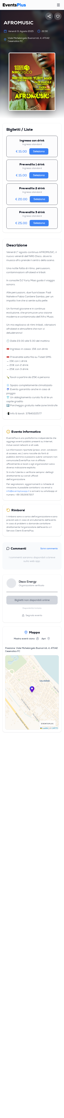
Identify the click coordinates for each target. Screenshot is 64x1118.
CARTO (54, 728)
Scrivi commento (49, 548)
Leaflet (45, 728)
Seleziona (39, 151)
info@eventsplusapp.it (17, 491)
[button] (32, 689)
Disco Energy (28, 582)
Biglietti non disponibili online (32, 600)
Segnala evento (34, 615)
